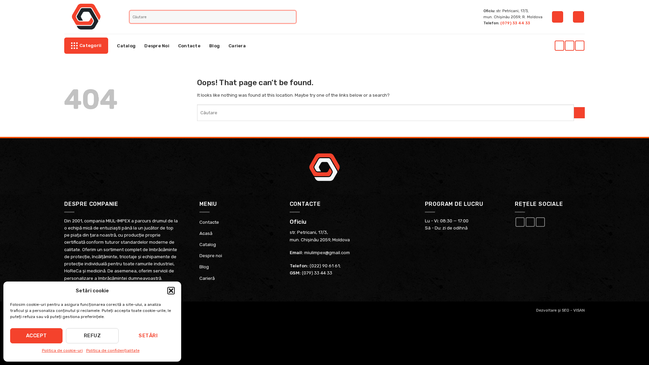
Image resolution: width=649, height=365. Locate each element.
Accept (36, 336)
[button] (171, 290)
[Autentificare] (557, 17)
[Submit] (291, 17)
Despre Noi (156, 45)
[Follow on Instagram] (569, 46)
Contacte (189, 45)
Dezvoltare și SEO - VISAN (560, 310)
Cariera (237, 45)
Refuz (92, 336)
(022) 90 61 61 (325, 265)
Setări (148, 336)
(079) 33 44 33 (515, 23)
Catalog (126, 45)
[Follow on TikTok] (579, 46)
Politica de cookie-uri (62, 350)
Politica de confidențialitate (113, 350)
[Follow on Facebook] (559, 46)
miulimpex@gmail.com (327, 252)
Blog (214, 45)
